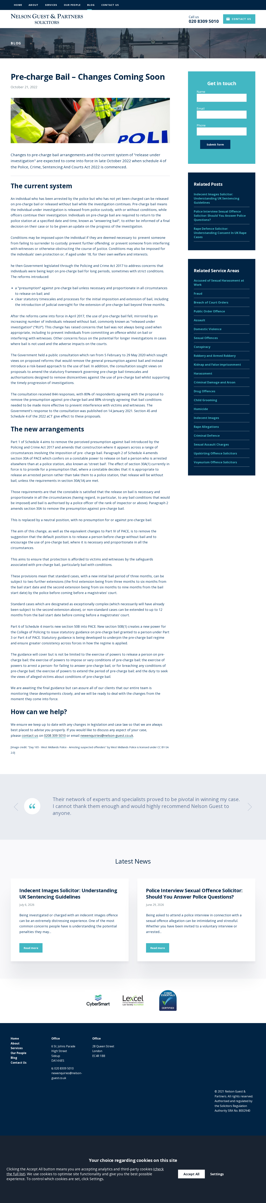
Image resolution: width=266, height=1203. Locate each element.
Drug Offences (204, 391)
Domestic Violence (207, 329)
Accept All (191, 1174)
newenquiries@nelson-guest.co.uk (106, 735)
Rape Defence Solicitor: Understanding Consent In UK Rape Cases (220, 233)
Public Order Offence (209, 311)
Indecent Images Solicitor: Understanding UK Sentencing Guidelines (216, 198)
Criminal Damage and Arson (214, 382)
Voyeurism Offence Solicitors (215, 462)
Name (201, 92)
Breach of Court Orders (211, 302)
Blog (91, 5)
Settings (217, 1174)
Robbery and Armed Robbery (215, 356)
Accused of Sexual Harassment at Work (219, 282)
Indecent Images (206, 418)
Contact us (241, 19)
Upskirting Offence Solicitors (215, 453)
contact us (30, 735)
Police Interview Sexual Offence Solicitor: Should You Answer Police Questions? (220, 215)
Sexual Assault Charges (211, 444)
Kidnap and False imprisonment (217, 364)
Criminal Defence (207, 435)
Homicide (201, 409)
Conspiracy (202, 347)
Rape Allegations (206, 427)
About (33, 5)
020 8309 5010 (64, 1068)
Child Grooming (205, 400)
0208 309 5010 (55, 735)
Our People (72, 5)
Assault (199, 320)
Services (51, 5)
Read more (31, 948)
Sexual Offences (206, 338)
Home (18, 5)
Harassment (203, 373)
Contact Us (110, 5)
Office (55, 1038)
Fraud (198, 293)
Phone (201, 125)
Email (201, 109)
